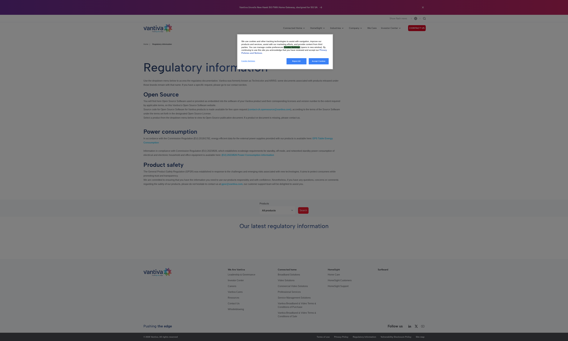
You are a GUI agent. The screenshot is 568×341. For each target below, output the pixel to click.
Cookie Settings (248, 61)
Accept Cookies (318, 61)
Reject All (296, 61)
